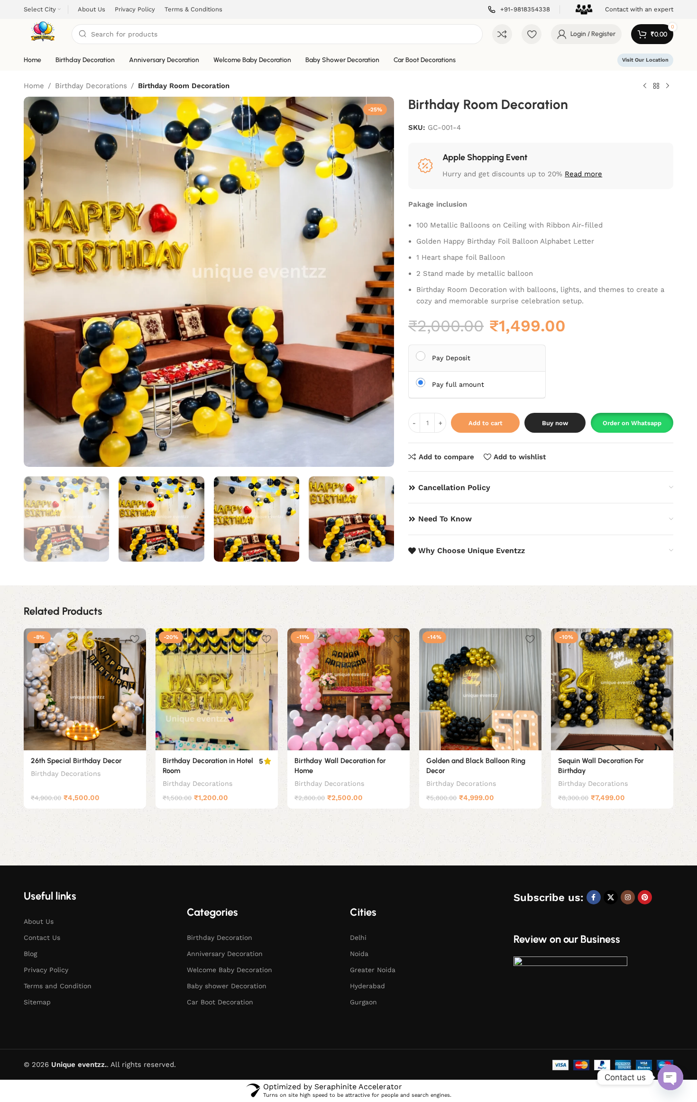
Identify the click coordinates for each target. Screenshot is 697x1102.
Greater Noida (372, 970)
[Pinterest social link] (645, 897)
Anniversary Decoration (225, 953)
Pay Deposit (451, 358)
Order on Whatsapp (632, 423)
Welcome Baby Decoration (229, 970)
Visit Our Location (645, 60)
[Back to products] (656, 86)
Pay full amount (458, 384)
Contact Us (42, 937)
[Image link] (570, 990)
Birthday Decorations (91, 86)
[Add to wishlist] (134, 638)
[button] (631, 423)
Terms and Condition (58, 986)
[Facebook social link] (594, 897)
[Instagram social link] (628, 897)
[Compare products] (502, 34)
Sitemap (37, 1002)
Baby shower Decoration (226, 986)
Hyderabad (367, 986)
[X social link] (611, 897)
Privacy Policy (46, 970)
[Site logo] (43, 33)
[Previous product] (645, 86)
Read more (583, 174)
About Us (39, 921)
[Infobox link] (519, 10)
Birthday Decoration (219, 937)
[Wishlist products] (531, 34)
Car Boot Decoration (220, 1002)
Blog (30, 953)
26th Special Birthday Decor (76, 760)
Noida (359, 953)
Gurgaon (363, 1002)
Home (34, 86)
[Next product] (667, 86)
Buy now (555, 423)
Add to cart (485, 423)
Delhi (358, 937)
